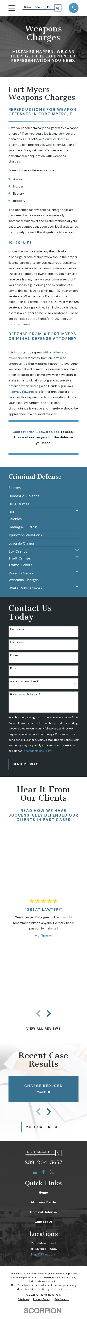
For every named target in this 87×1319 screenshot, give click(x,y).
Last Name (17, 642)
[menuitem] (14, 486)
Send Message (27, 764)
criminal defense (57, 139)
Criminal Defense (43, 1212)
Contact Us (43, 1222)
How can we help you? (25, 694)
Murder (18, 186)
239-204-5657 (43, 1162)
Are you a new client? (24, 681)
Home (43, 1193)
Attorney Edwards (21, 392)
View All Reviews (43, 1029)
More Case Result (43, 1127)
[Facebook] (43, 1172)
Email (13, 668)
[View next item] (49, 1013)
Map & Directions (43, 1254)
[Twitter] (52, 1172)
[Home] (42, 7)
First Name (17, 629)
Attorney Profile (43, 1202)
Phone (14, 655)
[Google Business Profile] (35, 1172)
